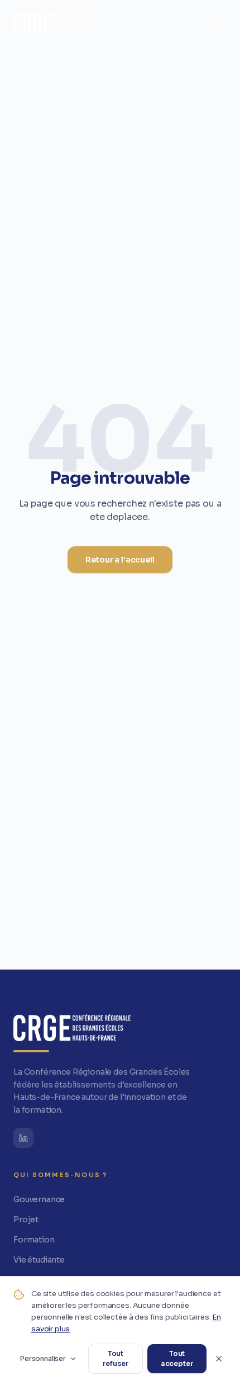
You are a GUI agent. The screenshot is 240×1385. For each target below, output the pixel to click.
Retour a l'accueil (119, 560)
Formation (34, 1240)
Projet (26, 1219)
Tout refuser (116, 1358)
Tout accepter (177, 1358)
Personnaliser (43, 1358)
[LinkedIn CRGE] (23, 1138)
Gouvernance (39, 1199)
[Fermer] (219, 1359)
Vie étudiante (39, 1260)
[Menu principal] (215, 22)
